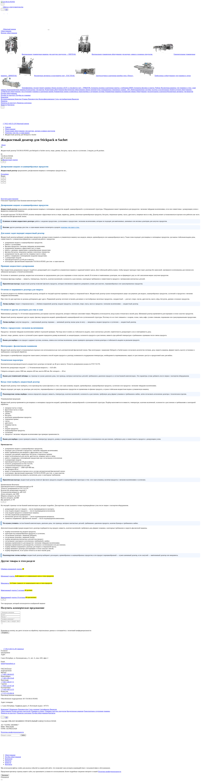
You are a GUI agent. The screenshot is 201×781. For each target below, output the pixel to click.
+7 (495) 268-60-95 (7, 674)
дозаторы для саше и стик (70, 227)
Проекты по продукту (9, 103)
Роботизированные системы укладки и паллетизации (150, 90)
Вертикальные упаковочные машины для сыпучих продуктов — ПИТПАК (49, 54)
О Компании (13, 709)
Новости (4, 105)
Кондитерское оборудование (75, 90)
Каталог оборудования (9, 33)
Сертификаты (44, 709)
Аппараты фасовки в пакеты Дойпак (147, 88)
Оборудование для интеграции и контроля (151, 91)
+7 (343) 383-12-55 (7, 689)
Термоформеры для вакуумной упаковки (36, 88)
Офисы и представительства (13, 7)
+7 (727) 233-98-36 (7, 693)
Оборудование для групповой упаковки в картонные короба (32, 91)
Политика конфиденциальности (12, 732)
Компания (4, 97)
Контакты (10, 105)
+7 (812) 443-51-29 (9, 123)
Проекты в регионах (24, 103)
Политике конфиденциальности (109, 771)
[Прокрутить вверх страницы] (2, 779)
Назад (3, 145)
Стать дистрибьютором (63, 99)
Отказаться (5, 777)
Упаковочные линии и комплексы (66, 91)
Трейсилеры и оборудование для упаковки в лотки (173, 76)
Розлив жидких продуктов (21, 711)
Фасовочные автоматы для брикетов (180, 91)
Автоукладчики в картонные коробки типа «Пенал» (115, 76)
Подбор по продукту (8, 95)
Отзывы (25, 99)
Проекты (4, 101)
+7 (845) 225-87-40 (7, 686)
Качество (18, 99)
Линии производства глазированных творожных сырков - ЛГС (108, 90)
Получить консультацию (9, 199)
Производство (33, 99)
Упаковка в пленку (37, 711)
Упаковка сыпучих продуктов (55, 711)
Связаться (20, 649)
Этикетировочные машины (16, 90)
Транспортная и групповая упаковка (97, 711)
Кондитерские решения (75, 711)
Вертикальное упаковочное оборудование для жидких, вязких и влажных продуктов (122, 54)
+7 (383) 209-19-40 (7, 678)
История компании (8, 99)
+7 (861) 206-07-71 (7, 682)
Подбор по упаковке (23, 95)
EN (6, 9)
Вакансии (75, 99)
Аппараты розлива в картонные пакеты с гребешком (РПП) (112, 88)
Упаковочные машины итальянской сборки (120, 91)
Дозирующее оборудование (55, 90)
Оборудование (6, 31)
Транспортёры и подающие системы (92, 91)
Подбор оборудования (9, 93)
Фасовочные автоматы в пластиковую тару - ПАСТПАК (54, 76)
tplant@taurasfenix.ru (8, 663)
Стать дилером (34, 709)
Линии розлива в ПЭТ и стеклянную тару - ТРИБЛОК (71, 88)
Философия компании (47, 99)
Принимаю (5, 775)
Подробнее (5, 174)
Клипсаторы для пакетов (35, 90)
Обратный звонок (9, 29)
